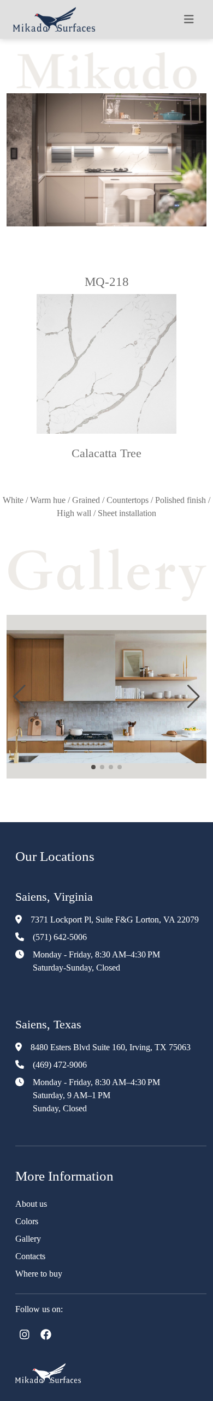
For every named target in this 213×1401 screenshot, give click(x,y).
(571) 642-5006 (60, 937)
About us (31, 1203)
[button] (19, 697)
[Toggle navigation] (188, 19)
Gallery (28, 1238)
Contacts (30, 1256)
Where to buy (38, 1273)
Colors (26, 1221)
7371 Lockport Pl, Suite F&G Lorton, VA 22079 (115, 919)
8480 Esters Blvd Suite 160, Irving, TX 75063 (111, 1047)
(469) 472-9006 (60, 1064)
